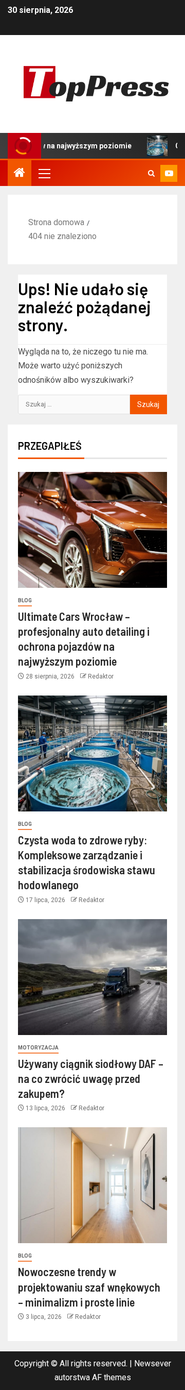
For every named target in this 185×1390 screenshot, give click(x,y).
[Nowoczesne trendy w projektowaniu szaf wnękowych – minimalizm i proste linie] (92, 1185)
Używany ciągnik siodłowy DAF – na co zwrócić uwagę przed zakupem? (90, 1078)
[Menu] (43, 173)
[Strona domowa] (19, 173)
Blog (25, 600)
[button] (43, 173)
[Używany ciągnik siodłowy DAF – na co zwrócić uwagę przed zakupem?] (92, 977)
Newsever (152, 1363)
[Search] (151, 173)
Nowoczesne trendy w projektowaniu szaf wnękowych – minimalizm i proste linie (89, 1287)
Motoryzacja (38, 1047)
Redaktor (101, 676)
